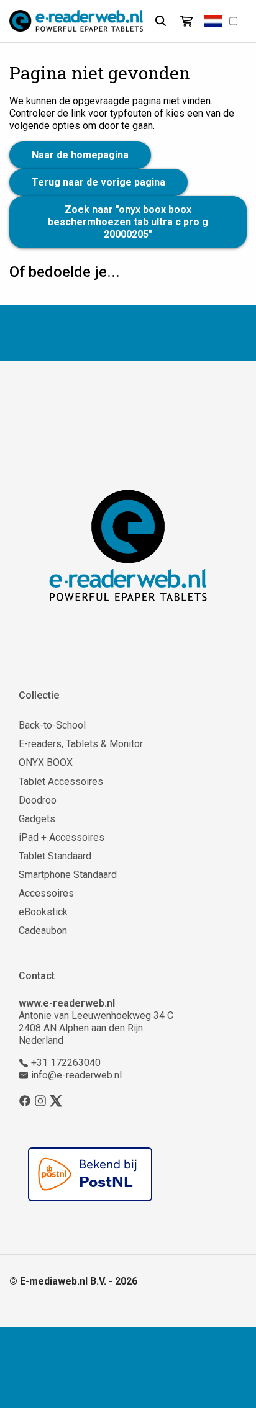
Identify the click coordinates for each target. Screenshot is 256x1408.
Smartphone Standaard (68, 875)
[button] (213, 21)
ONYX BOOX (46, 762)
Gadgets (37, 819)
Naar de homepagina (80, 155)
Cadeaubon (43, 930)
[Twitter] (56, 1101)
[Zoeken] (160, 21)
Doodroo (38, 800)
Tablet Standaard (55, 856)
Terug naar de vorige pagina (98, 182)
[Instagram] (40, 1101)
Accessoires (46, 893)
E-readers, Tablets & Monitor (81, 744)
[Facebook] (25, 1101)
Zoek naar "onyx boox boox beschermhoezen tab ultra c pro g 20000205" (128, 222)
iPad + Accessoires (61, 837)
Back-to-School (52, 725)
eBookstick (43, 912)
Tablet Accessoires (61, 781)
